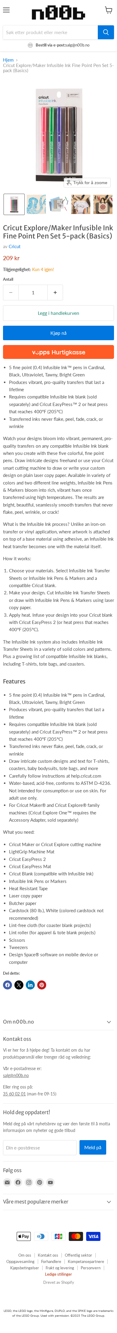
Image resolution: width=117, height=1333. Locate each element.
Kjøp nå (58, 333)
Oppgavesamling (20, 1261)
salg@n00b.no (16, 1075)
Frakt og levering (60, 1267)
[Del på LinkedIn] (30, 984)
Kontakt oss (48, 1255)
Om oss (24, 1255)
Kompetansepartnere (86, 1261)
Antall (8, 279)
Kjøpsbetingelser (24, 1267)
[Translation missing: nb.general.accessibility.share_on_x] (18, 984)
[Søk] (106, 32)
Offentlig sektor (78, 1255)
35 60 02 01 (14, 1093)
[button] (14, 204)
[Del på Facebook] (7, 984)
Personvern (90, 1267)
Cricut (14, 246)
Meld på (92, 1147)
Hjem (8, 59)
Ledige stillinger (58, 1274)
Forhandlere (51, 1261)
